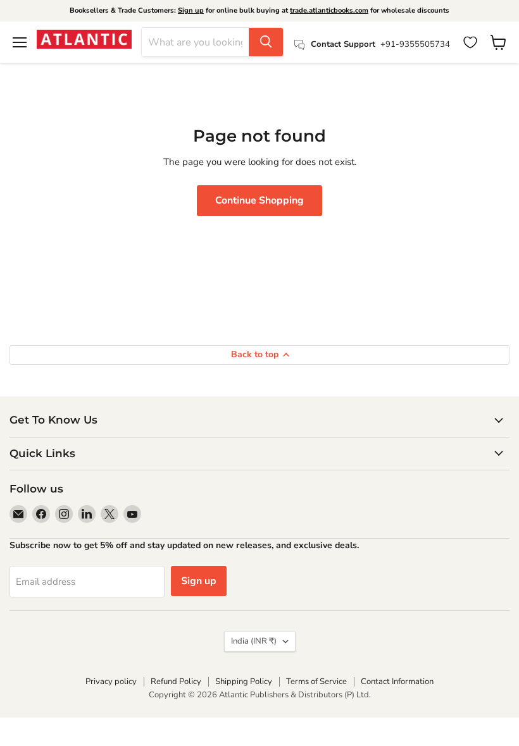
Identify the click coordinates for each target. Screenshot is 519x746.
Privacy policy (111, 681)
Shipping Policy (243, 681)
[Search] (266, 42)
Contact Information (397, 681)
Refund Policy (176, 681)
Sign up (191, 10)
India (254, 641)
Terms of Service (316, 681)
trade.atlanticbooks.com (329, 10)
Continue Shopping (259, 200)
